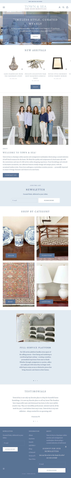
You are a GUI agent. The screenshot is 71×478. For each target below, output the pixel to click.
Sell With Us (33, 445)
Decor (11, 256)
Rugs (10, 302)
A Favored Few (33, 452)
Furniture (47, 256)
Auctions (32, 439)
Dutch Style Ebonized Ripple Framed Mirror (57, 75)
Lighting (46, 302)
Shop (35, 37)
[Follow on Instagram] (4, 469)
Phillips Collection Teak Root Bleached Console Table (35, 76)
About (31, 435)
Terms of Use (33, 456)
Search (31, 442)
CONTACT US (10, 175)
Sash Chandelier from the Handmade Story (13, 75)
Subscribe (52, 470)
